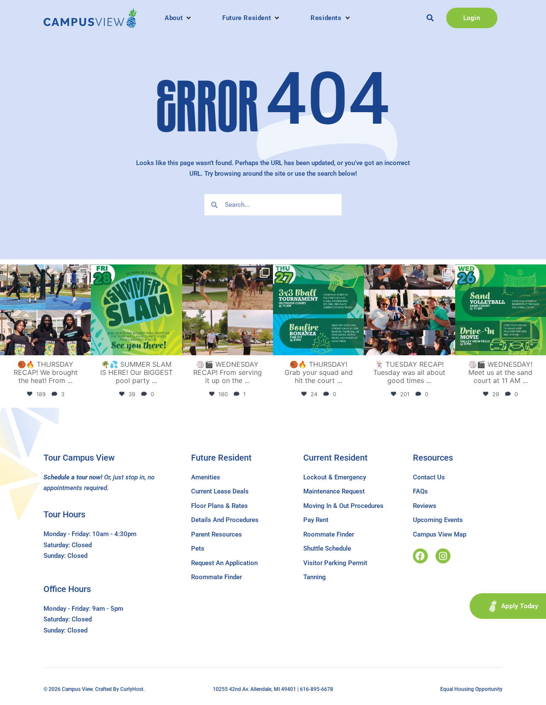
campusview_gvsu (44, 272)
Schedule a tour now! (73, 477)
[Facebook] (420, 555)
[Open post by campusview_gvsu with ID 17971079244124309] (409, 309)
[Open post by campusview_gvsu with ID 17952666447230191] (318, 309)
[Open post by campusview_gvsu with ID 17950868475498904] (45, 309)
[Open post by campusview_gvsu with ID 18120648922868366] (227, 309)
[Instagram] (443, 555)
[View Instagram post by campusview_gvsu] (83, 347)
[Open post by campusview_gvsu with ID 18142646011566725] (500, 309)
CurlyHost (131, 689)
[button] (178, 18)
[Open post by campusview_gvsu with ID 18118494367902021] (136, 309)
